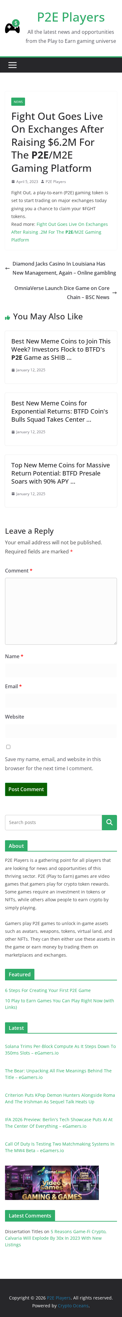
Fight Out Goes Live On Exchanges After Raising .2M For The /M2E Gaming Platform (59, 232)
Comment (19, 570)
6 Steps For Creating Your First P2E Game (48, 990)
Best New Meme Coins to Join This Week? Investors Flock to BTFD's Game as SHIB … (61, 349)
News (18, 101)
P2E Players (71, 16)
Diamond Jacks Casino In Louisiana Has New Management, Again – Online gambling (64, 268)
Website (14, 716)
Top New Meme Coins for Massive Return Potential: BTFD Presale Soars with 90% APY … (60, 473)
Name (14, 656)
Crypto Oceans (73, 1306)
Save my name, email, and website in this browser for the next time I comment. (53, 764)
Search (109, 822)
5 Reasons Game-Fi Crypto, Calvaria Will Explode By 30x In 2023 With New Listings (56, 1238)
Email (13, 686)
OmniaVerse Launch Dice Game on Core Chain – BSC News (61, 293)
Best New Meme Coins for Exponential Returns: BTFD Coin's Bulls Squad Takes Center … (59, 411)
